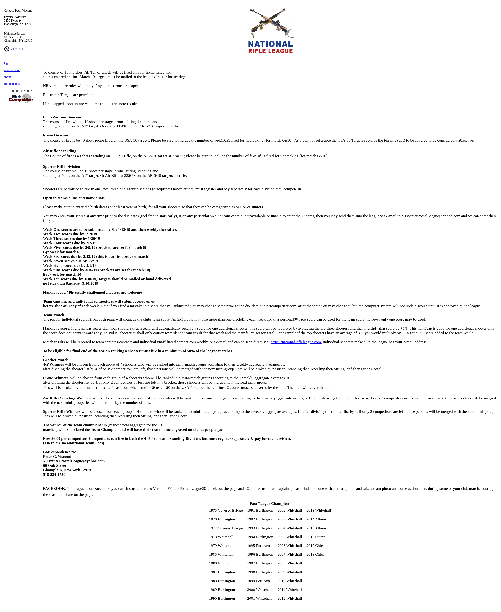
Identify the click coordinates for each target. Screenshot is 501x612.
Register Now (270, 59)
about (7, 77)
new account (12, 70)
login (7, 63)
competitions (12, 83)
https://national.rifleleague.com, (296, 342)
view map (17, 48)
